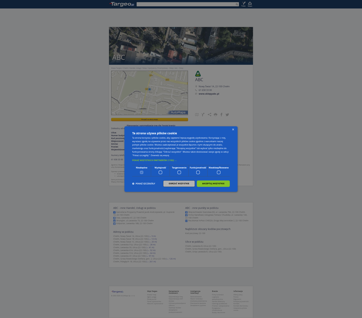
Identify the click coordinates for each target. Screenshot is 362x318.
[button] (181, 160)
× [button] (233, 130)
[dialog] (181, 159)
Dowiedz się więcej (160, 155)
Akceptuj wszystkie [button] (213, 183)
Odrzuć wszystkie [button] (179, 183)
